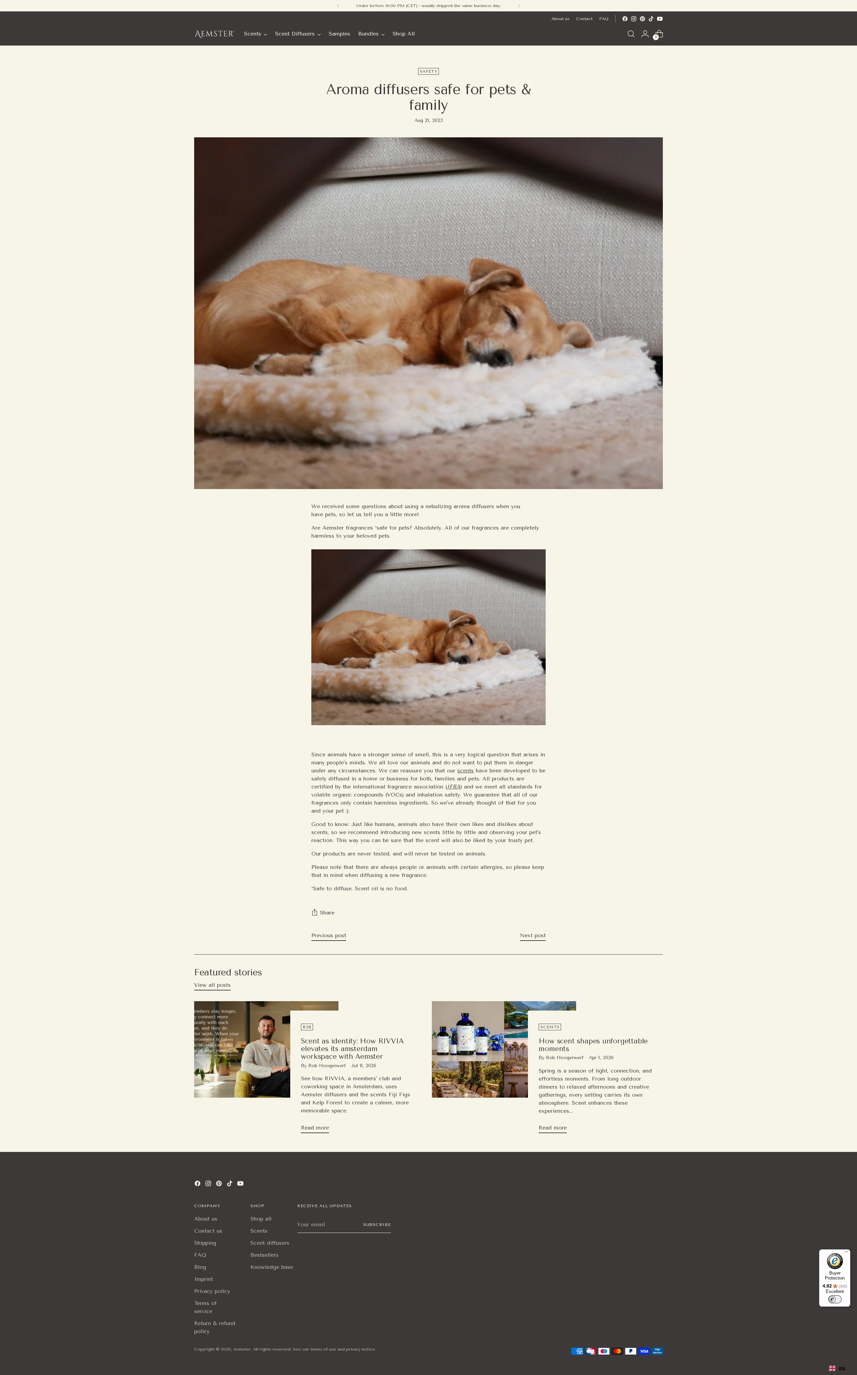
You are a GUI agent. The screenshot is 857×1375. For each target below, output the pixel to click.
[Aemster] (214, 34)
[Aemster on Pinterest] (642, 19)
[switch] (835, 1299)
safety (428, 71)
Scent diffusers (269, 1243)
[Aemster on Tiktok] (651, 19)
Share (327, 912)
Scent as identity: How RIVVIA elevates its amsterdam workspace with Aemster (352, 1048)
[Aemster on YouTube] (660, 19)
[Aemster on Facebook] (625, 19)
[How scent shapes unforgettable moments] (504, 1070)
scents (465, 770)
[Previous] (338, 5)
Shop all (260, 1219)
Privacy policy (212, 1291)
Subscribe (377, 1224)
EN (842, 1368)
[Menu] (846, 1253)
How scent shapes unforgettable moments (593, 1045)
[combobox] (837, 1368)
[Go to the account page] (645, 34)
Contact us (208, 1231)
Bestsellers (264, 1255)
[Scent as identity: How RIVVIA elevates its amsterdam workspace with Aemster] (266, 1070)
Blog (200, 1267)
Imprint (203, 1279)
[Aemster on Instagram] (634, 19)
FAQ (200, 1255)
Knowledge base (271, 1267)
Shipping (205, 1243)
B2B (307, 1027)
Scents (258, 1231)
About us (205, 1219)
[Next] (519, 5)
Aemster (242, 1349)
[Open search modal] (631, 34)
